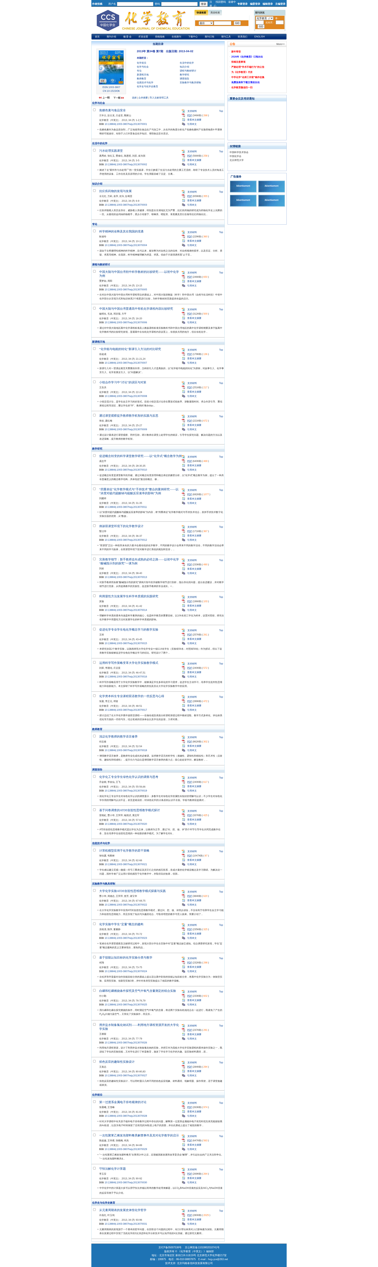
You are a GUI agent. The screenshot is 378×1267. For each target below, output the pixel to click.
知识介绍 (184, 66)
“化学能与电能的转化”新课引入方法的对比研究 (130, 349)
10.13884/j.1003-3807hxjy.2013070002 (126, 164)
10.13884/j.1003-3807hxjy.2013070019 (126, 790)
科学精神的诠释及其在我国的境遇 (121, 231)
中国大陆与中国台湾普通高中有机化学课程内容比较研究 (136, 308)
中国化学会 (235, 156)
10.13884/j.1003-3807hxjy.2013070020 (126, 824)
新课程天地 (143, 74)
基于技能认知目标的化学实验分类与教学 (125, 957)
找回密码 (221, 1)
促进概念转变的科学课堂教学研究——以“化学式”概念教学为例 (140, 456)
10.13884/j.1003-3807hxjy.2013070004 (126, 245)
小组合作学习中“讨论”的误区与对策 (122, 382)
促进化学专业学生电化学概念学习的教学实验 (128, 629)
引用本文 (192, 124)
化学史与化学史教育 (147, 86)
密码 (157, 3)
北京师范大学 (237, 160)
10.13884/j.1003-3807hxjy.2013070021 (126, 864)
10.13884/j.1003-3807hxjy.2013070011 (126, 507)
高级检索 (215, 12)
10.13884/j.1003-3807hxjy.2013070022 (126, 904)
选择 (134, 97)
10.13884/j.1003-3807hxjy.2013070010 (126, 469)
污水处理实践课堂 (111, 150)
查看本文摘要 (194, 119)
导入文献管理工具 (159, 97)
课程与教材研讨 (188, 70)
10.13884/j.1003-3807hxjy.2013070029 (126, 1149)
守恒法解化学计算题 (112, 1168)
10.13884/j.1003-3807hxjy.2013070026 (126, 1042)
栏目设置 (143, 36)
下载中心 (193, 36)
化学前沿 (141, 62)
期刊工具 (226, 36)
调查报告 (184, 78)
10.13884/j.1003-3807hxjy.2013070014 (126, 610)
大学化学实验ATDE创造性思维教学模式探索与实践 (132, 891)
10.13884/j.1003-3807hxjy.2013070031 (126, 1223)
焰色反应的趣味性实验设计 (117, 1061)
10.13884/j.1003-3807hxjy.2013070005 (126, 289)
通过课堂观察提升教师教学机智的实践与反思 (128, 415)
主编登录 (280, 3)
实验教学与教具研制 (190, 82)
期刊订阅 (209, 36)
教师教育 (141, 78)
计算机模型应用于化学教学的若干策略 (124, 850)
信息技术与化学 (145, 82)
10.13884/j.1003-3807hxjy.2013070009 (126, 429)
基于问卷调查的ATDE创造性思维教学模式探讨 (129, 810)
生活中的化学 (187, 62)
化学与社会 (143, 66)
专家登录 (242, 3)
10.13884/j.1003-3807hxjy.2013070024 (126, 971)
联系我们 (242, 36)
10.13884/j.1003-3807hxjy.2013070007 (126, 362)
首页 (97, 36)
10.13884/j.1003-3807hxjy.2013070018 (126, 750)
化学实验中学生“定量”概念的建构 (121, 924)
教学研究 (184, 74)
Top (221, 111)
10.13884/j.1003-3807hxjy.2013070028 (126, 1116)
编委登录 (255, 3)
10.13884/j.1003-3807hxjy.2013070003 (126, 204)
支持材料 (192, 111)
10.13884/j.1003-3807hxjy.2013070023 (126, 938)
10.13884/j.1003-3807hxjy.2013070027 (126, 1075)
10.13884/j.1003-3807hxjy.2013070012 (126, 540)
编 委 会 (127, 36)
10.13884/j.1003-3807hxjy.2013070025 (126, 1004)
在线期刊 (176, 36)
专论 (139, 70)
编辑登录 (268, 3)
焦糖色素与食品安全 (112, 110)
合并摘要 (143, 97)
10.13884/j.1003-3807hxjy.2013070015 (126, 643)
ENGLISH (259, 36)
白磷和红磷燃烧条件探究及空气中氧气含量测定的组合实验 (137, 990)
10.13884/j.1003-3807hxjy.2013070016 (126, 676)
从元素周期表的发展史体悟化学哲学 (122, 1210)
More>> (280, 44)
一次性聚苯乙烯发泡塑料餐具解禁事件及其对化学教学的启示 (139, 1135)
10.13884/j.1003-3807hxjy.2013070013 (126, 577)
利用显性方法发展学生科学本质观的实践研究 (128, 596)
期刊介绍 (111, 36)
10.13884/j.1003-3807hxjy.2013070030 (126, 1182)
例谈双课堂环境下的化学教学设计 (121, 526)
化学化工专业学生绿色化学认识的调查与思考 (128, 776)
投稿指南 (160, 36)
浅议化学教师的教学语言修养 (118, 736)
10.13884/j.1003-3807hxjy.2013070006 (126, 322)
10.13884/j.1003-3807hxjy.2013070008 (126, 396)
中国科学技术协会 (239, 152)
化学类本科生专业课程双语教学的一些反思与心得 (131, 696)
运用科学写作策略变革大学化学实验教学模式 (128, 662)
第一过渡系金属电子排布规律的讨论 (122, 1102)
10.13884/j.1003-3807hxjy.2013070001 (126, 124)
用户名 (112, 3)
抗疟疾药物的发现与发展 (115, 191)
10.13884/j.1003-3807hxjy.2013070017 (126, 710)
